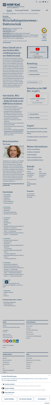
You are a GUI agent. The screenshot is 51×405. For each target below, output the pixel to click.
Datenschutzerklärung (12, 380)
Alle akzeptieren (42, 399)
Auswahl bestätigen (9, 399)
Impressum (47, 403)
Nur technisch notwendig (25, 399)
